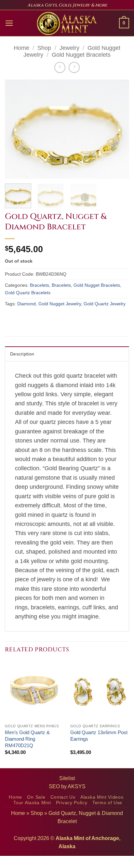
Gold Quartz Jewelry (105, 303)
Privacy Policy (71, 802)
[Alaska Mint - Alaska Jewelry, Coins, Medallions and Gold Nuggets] (67, 23)
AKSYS (77, 786)
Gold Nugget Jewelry (59, 303)
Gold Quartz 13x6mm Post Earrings (98, 736)
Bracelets (39, 285)
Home (21, 48)
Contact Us (62, 797)
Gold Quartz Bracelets (27, 292)
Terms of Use (107, 802)
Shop (44, 48)
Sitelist (67, 778)
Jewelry (69, 48)
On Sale (36, 797)
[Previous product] (74, 67)
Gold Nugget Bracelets (81, 54)
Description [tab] (22, 353)
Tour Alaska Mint (32, 802)
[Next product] (59, 67)
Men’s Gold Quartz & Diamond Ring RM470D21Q (27, 739)
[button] (9, 23)
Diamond (26, 303)
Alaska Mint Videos (101, 797)
